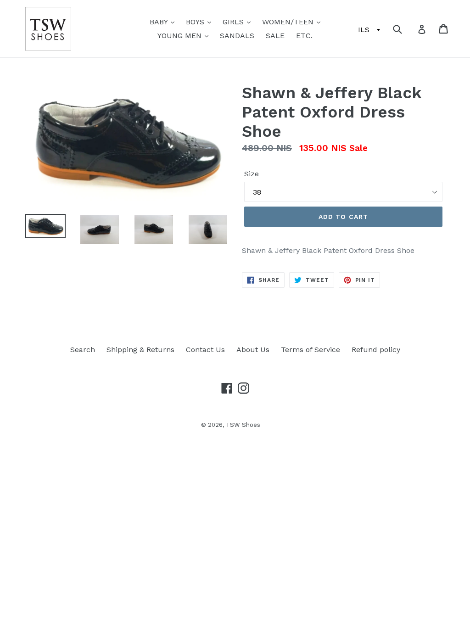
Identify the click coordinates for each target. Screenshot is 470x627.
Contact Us (205, 349)
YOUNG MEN (180, 35)
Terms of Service (310, 349)
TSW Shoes (243, 424)
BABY (160, 21)
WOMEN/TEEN (289, 21)
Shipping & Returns (140, 349)
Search (82, 349)
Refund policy (376, 349)
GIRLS (234, 21)
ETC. (304, 35)
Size (251, 173)
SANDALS (237, 35)
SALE (275, 35)
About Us (252, 349)
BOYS (196, 21)
